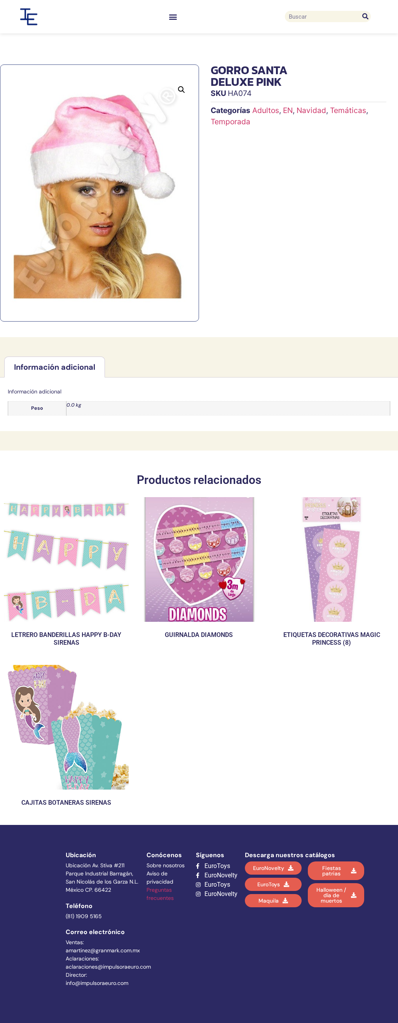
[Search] (365, 16)
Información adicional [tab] (54, 367)
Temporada (230, 121)
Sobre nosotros (166, 865)
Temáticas (348, 110)
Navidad (311, 110)
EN (288, 110)
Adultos (265, 110)
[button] (173, 16)
